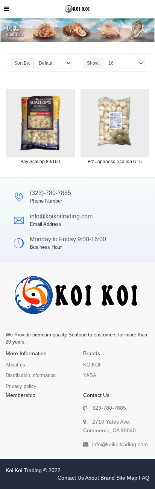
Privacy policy (21, 386)
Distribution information (31, 375)
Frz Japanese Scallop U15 (115, 161)
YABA (89, 375)
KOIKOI (91, 365)
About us (15, 365)
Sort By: (22, 63)
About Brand (100, 478)
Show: (93, 63)
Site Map (126, 478)
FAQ (144, 478)
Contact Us (71, 478)
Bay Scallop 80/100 (40, 161)
